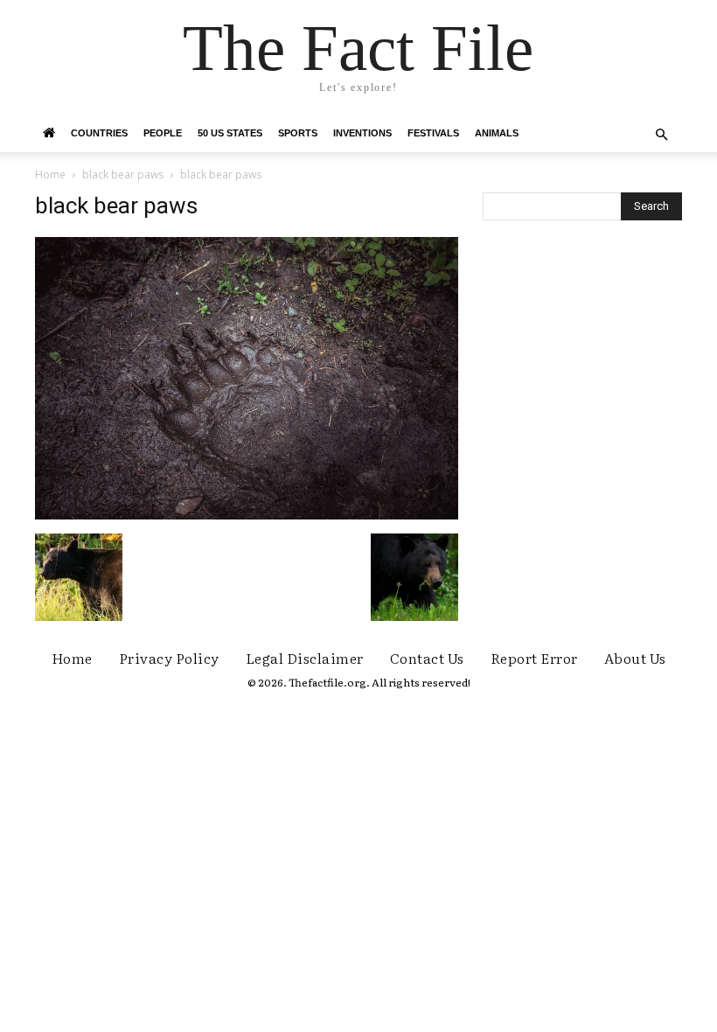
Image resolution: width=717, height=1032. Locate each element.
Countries (99, 133)
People (162, 133)
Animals (497, 133)
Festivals (433, 133)
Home (50, 174)
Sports (297, 133)
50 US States (230, 133)
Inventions (362, 133)
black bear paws (123, 174)
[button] (661, 135)
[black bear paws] (246, 515)
